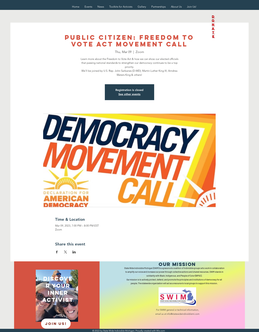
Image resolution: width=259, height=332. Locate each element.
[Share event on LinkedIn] (74, 252)
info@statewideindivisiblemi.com (183, 314)
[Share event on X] (65, 252)
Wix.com (160, 330)
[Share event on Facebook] (56, 252)
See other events (129, 94)
